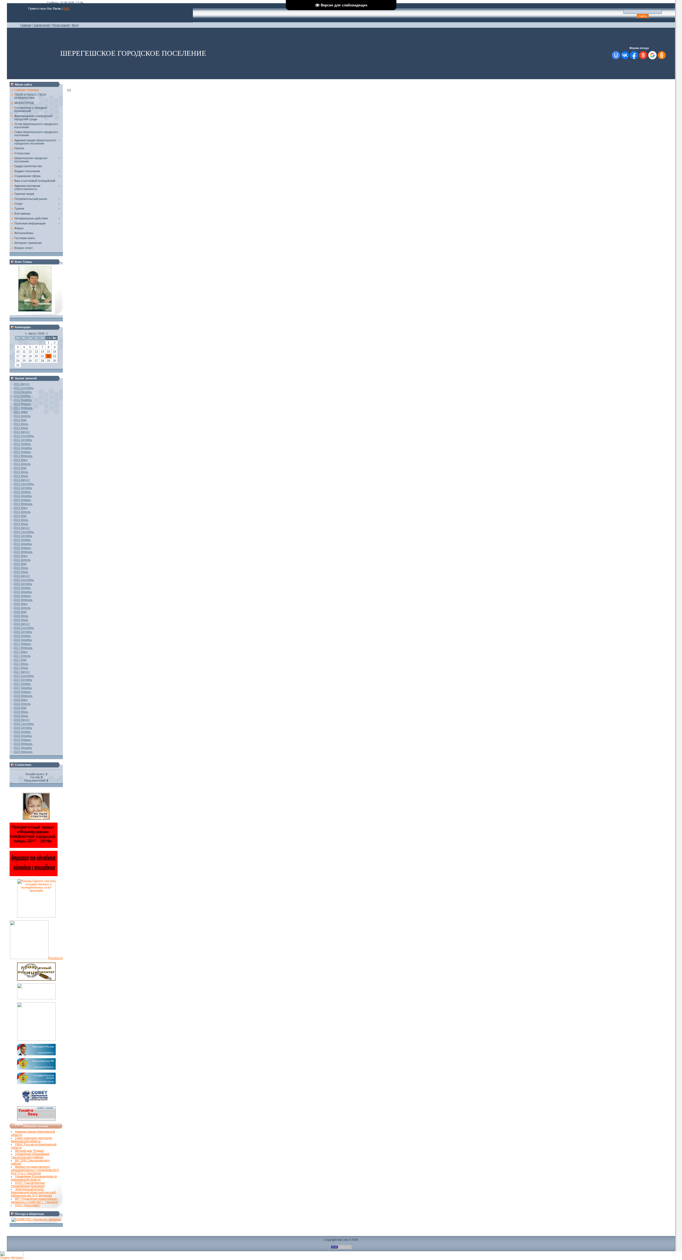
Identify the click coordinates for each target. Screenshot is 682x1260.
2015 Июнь (21, 567)
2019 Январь (22, 739)
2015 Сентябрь (24, 579)
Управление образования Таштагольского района (30, 1155)
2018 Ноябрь (22, 731)
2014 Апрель (22, 511)
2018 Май (20, 707)
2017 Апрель (22, 655)
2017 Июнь (21, 663)
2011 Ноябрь (22, 395)
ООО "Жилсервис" (27, 1205)
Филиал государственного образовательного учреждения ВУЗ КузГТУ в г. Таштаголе (35, 1170)
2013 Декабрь (23, 495)
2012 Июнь (21, 423)
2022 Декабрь (23, 747)
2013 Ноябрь (22, 491)
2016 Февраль (23, 599)
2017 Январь (22, 643)
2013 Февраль (23, 455)
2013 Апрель (22, 463)
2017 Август (22, 671)
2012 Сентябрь (24, 435)
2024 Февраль (23, 751)
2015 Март (21, 555)
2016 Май (20, 611)
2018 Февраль (23, 695)
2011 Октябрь (23, 391)
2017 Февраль (23, 647)
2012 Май (20, 419)
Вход (75, 25)
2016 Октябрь (23, 631)
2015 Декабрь (23, 591)
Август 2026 (36, 333)
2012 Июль (21, 427)
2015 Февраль (23, 551)
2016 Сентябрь (24, 627)
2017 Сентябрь (24, 675)
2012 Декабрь (23, 447)
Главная (25, 25)
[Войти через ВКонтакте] (625, 55)
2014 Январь (22, 499)
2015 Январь (22, 547)
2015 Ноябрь (22, 587)
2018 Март (21, 699)
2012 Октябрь (23, 439)
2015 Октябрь (23, 583)
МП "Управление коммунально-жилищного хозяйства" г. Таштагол (34, 1200)
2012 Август (22, 431)
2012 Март (21, 411)
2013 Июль (21, 475)
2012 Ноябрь (22, 443)
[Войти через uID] (616, 55)
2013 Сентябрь (24, 483)
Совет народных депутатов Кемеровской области (31, 1139)
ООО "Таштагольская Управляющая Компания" (28, 1184)
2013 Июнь (21, 471)
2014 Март (21, 507)
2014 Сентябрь (24, 531)
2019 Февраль (23, 743)
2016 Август (22, 623)
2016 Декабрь (23, 639)
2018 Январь (22, 691)
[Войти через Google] (652, 55)
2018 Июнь (21, 711)
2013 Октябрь (23, 487)
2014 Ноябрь (22, 539)
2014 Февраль (23, 503)
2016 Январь (22, 595)
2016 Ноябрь (22, 635)
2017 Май (20, 659)
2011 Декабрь (23, 399)
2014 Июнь (21, 519)
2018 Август (22, 719)
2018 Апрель (22, 703)
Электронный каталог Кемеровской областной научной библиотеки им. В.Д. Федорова (33, 1192)
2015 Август (22, 575)
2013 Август (22, 479)
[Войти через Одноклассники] (662, 55)
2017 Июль (21, 667)
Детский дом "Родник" (29, 1150)
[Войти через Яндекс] (643, 55)
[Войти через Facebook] (634, 55)
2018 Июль (21, 715)
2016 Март (21, 603)
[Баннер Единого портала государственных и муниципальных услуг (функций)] (36, 916)
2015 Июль (21, 571)
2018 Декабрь (23, 735)
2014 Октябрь (23, 535)
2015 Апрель (22, 559)
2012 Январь (22, 403)
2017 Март (21, 651)
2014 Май (20, 515)
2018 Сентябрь (24, 723)
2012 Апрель (22, 415)
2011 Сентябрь (24, 387)
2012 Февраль (23, 407)
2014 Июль (21, 523)
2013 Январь (22, 451)
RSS (66, 8)
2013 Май (20, 467)
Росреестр (55, 958)
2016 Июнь (21, 615)
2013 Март (21, 459)
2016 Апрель (22, 607)
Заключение (42, 25)
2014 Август (22, 527)
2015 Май (20, 563)
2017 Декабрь (23, 687)
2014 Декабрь (23, 543)
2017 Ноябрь (22, 683)
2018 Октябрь (23, 727)
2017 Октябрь (23, 679)
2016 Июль (21, 619)
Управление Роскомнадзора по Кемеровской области (34, 1178)
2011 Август (22, 383)
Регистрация (61, 25)
